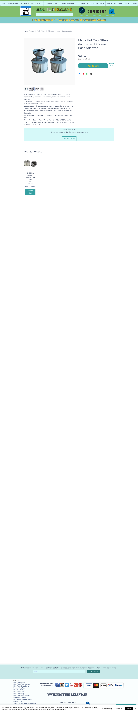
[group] (69, 177)
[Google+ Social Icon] (76, 685)
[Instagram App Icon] (62, 685)
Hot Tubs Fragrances (21, 696)
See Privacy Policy (60, 709)
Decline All (119, 709)
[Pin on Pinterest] (83, 74)
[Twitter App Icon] (67, 685)
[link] (112, 10)
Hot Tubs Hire (18, 692)
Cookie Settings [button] (107, 709)
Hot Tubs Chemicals (21, 686)
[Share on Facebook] (79, 74)
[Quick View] (30, 163)
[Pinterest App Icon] (80, 685)
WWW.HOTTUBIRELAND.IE (67, 695)
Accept (129, 709)
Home (26, 31)
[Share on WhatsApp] (87, 74)
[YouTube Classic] (71, 685)
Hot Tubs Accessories (21, 684)
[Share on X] (91, 74)
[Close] (135, 708)
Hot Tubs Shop (19, 682)
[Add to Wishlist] (111, 65)
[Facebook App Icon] (57, 685)
